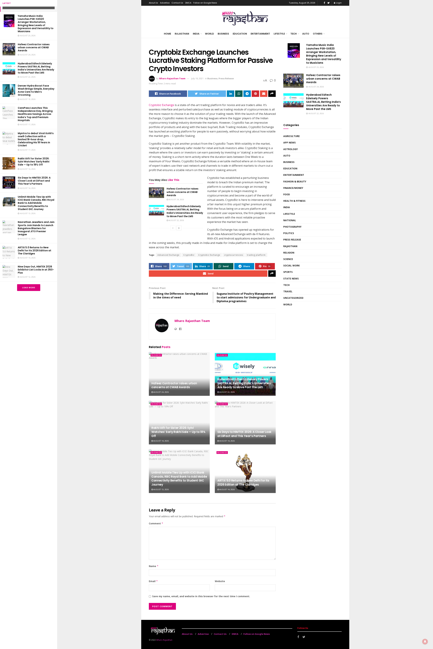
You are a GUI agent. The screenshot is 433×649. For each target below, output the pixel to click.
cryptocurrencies (233, 255)
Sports (288, 272)
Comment (156, 523)
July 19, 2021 (197, 78)
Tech (293, 33)
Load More (28, 287)
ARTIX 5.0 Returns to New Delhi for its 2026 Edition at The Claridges (34, 250)
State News (291, 278)
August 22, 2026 (176, 220)
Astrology (290, 149)
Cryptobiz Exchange (161, 105)
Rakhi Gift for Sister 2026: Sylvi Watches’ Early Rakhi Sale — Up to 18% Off (33, 161)
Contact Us (177, 2)
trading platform (256, 255)
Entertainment (260, 33)
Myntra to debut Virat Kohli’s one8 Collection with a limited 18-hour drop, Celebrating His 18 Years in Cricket (36, 139)
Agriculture (291, 136)
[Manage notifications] (425, 641)
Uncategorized (293, 297)
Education (240, 33)
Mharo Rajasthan (164, 639)
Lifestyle (279, 33)
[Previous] (172, 228)
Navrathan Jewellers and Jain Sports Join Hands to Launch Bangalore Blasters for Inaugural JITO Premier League (36, 228)
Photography (292, 226)
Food (286, 194)
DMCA (188, 2)
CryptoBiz (188, 255)
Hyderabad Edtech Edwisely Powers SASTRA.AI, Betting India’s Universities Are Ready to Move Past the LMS (36, 68)
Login (339, 2)
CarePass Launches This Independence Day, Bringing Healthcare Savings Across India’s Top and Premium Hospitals (35, 114)
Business (223, 33)
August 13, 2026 (161, 489)
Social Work (291, 265)
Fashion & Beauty (294, 181)
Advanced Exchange (168, 255)
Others (317, 33)
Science (288, 259)
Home (167, 33)
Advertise (164, 2)
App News (289, 142)
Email (153, 581)
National (289, 220)
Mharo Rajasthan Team (172, 78)
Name (153, 566)
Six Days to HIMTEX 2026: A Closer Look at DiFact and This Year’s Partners (34, 180)
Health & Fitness (294, 200)
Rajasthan (182, 33)
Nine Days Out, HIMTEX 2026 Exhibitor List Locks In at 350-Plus (36, 269)
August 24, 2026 (176, 199)
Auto (305, 33)
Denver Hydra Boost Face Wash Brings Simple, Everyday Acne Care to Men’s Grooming (36, 90)
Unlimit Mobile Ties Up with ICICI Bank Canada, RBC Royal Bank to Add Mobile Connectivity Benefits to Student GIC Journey (36, 203)
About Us (153, 2)
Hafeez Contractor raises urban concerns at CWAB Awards (34, 47)
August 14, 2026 (161, 440)
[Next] (178, 228)
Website (220, 581)
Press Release (226, 78)
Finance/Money (293, 188)
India (196, 33)
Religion (288, 252)
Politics (288, 233)
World (209, 33)
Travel (287, 291)
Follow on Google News (205, 2)
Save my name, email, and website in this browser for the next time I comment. (201, 596)
